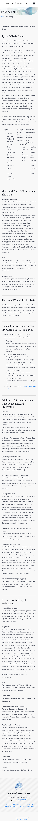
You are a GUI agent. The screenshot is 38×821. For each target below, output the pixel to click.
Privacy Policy (27, 386)
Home (2, 17)
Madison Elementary (16, 3)
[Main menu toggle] (33, 3)
